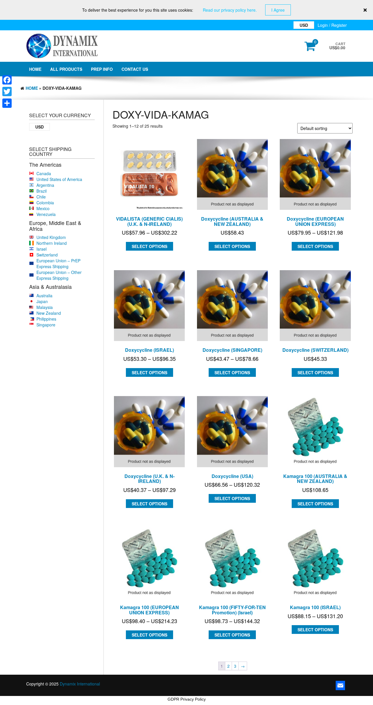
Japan (42, 301)
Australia (44, 295)
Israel (41, 249)
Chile (41, 197)
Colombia (45, 202)
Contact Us (135, 69)
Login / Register (332, 25)
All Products (66, 69)
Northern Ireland (51, 243)
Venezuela (46, 214)
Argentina (45, 185)
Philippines (46, 319)
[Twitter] (7, 91)
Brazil (41, 191)
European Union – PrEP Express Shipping (58, 263)
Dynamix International (80, 684)
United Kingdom (51, 237)
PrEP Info (102, 69)
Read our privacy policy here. (230, 10)
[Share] (7, 103)
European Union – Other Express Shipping (59, 275)
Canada (43, 173)
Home (35, 69)
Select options (149, 246)
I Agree (278, 10)
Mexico (43, 208)
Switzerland (47, 255)
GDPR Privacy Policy (187, 699)
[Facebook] (7, 80)
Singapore (45, 325)
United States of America (59, 179)
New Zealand (48, 313)
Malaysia (44, 307)
